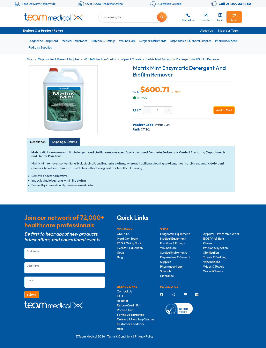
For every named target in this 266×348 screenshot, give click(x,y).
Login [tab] (220, 19)
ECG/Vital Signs (214, 238)
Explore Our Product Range (43, 30)
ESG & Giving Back (129, 243)
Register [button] (206, 19)
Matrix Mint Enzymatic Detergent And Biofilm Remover (182, 59)
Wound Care (127, 41)
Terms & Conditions (120, 336)
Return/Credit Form (130, 305)
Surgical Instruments (152, 41)
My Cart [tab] (234, 19)
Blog (120, 257)
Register (122, 301)
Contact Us (124, 291)
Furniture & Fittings (103, 41)
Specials (165, 271)
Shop (30, 59)
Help (120, 329)
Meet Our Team (127, 238)
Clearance (167, 276)
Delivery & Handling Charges (136, 319)
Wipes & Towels (131, 59)
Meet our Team (228, 30)
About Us (206, 30)
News (120, 252)
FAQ (120, 296)
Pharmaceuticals (226, 41)
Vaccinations (211, 262)
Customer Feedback (130, 324)
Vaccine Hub (125, 310)
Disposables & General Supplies (190, 41)
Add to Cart (224, 110)
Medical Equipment (74, 41)
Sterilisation (211, 252)
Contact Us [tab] (188, 19)
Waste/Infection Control (100, 59)
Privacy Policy (144, 336)
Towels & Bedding (214, 257)
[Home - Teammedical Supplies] (53, 16)
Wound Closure (213, 271)
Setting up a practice (130, 315)
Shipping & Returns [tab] (64, 142)
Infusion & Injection (215, 248)
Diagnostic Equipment (43, 41)
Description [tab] (38, 142)
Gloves (207, 243)
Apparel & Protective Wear (221, 234)
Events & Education (130, 248)
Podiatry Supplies (40, 47)
